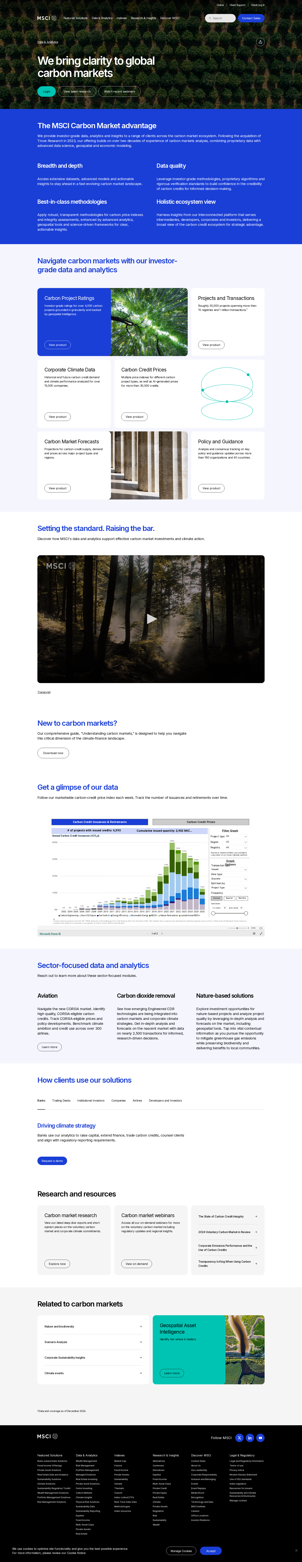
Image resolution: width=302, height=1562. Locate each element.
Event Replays (198, 1488)
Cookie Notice (76, 1553)
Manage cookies (238, 1500)
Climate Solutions (46, 1483)
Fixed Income (83, 1520)
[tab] (41, 1104)
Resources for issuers (241, 1488)
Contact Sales (251, 18)
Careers (195, 1511)
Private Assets (83, 1529)
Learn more (49, 1047)
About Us (196, 1465)
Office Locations (199, 1515)
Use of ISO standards (241, 1479)
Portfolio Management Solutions (54, 1497)
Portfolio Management (87, 1470)
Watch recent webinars (119, 91)
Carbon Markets (84, 1493)
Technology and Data (202, 1502)
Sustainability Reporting (88, 1511)
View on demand (137, 1264)
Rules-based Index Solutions (52, 1461)
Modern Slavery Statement (243, 1474)
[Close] (296, 1550)
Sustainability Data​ (85, 1506)
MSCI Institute (198, 1506)
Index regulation (238, 1483)
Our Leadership (199, 1470)
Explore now (57, 1264)
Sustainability (121, 1479)
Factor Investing (84, 1488)
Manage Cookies (181, 1551)
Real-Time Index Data (125, 1502)
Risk (155, 1515)
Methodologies (122, 1506)
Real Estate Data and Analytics (52, 1474)
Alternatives (159, 1461)
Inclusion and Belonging (203, 1479)
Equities (80, 1515)
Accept (210, 1551)
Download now (53, 753)
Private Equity (160, 1493)
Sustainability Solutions (49, 1479)
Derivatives (158, 1470)
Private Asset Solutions (49, 1470)
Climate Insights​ (84, 1497)
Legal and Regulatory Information (247, 1461)
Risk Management (85, 1465)
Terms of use (236, 1465)
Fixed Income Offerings (49, 1465)
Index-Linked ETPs (124, 1497)
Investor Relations (200, 1520)
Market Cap (120, 1461)
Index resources (122, 1511)
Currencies (158, 1465)
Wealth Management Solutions (53, 1493)
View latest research (77, 91)
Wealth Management (86, 1461)
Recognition (197, 1497)
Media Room (197, 1493)
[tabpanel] (151, 1130)
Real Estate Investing (86, 1479)
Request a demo (52, 1161)
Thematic (119, 1488)
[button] (151, 619)
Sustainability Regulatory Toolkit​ (53, 1488)
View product (57, 345)
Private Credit (160, 1488)
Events (194, 1483)
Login (46, 91)
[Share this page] (260, 42)
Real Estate (81, 1533)
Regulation (158, 1511)
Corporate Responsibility (204, 1474)
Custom (118, 1493)
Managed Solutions (86, 1474)
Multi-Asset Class (85, 1524)
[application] (151, 619)
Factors (118, 1465)
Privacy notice (237, 1470)
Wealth (156, 1524)
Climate (118, 1483)
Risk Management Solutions (51, 1502)
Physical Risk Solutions (87, 1502)
